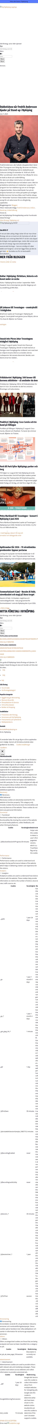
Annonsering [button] (4, 1319)
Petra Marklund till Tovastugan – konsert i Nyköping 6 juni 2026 (19, 517)
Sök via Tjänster (16, 14)
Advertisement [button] (5, 1360)
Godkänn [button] (3, 748)
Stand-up (3, 210)
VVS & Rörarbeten (7, 705)
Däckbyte (23, 639)
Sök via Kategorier (15, 17)
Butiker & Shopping (8, 707)
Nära (1, 51)
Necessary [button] (3, 792)
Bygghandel (14, 639)
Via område (5, 688)
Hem (20, 9)
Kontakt (19, 32)
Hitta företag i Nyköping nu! (9, 220)
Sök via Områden (15, 19)
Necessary (5, 795)
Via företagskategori (8, 690)
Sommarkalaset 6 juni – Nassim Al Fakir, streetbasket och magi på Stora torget (18, 593)
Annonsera (17, 34)
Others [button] (2, 1336)
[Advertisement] (19, 86)
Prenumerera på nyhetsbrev (11, 720)
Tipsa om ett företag (14, 24)
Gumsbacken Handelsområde (16, 651)
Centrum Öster (10, 648)
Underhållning (12, 210)
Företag (19, 12)
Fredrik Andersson (23, 208)
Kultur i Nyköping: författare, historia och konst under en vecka (18, 277)
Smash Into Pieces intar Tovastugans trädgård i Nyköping (16, 340)
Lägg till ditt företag (14, 22)
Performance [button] (4, 856)
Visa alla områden (7, 657)
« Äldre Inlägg (4, 608)
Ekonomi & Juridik (7, 700)
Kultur (33, 208)
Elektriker (31, 639)
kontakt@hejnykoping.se (8, 729)
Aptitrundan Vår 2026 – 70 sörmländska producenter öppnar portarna (18, 549)
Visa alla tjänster (7, 642)
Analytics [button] (3, 871)
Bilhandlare (5, 639)
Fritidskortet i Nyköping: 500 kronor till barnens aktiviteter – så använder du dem (19, 379)
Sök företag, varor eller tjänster (11, 44)
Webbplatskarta (7, 722)
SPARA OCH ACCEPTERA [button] (8, 1421)
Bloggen (18, 29)
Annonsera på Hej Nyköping (11, 717)
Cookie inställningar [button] (23, 745)
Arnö (2, 648)
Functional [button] (3, 812)
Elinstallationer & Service (10, 702)
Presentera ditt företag (9, 715)
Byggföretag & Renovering (10, 698)
